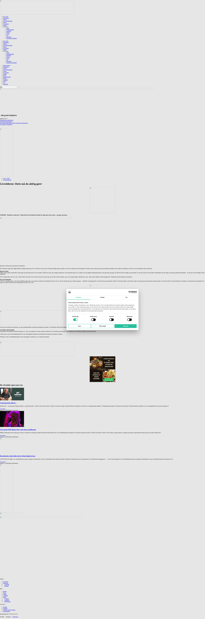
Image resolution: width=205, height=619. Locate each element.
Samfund (8, 31)
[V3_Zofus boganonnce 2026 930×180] (37, 355)
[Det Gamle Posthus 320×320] (102, 381)
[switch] (93, 319)
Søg (1, 87)
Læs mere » (3, 408)
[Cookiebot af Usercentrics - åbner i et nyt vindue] (130, 292)
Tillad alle (125, 326)
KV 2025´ (5, 16)
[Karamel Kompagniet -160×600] (6, 175)
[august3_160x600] (6, 511)
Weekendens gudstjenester (6, 120)
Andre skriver (6, 65)
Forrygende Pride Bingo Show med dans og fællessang (14, 123)
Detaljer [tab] (102, 297)
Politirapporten (10, 29)
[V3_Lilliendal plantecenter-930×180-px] (37, 324)
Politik (4, 25)
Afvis (79, 326)
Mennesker (6, 18)
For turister (6, 24)
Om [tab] (126, 297)
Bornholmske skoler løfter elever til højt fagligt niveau (17, 456)
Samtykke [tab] (78, 297)
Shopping (8, 37)
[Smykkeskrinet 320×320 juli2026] (102, 212)
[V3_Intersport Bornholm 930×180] (37, 14)
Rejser (4, 22)
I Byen (5, 19)
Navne (8, 32)
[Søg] (18, 87)
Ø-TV (8, 34)
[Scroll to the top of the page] (0, 618)
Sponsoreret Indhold (11, 38)
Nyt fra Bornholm (7, 21)
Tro (7, 35)
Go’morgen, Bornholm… (6, 124)
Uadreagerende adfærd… (6, 121)
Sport (7, 28)
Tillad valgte (102, 326)
